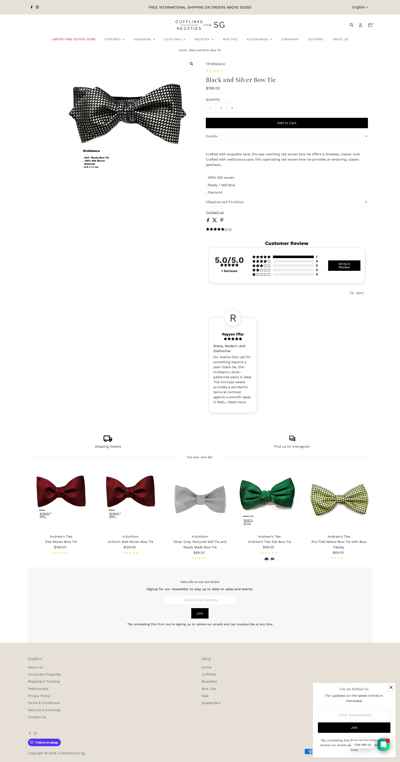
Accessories (258, 39)
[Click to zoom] (191, 63)
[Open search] (352, 25)
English (358, 7)
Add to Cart (286, 123)
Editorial (316, 39)
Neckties (202, 39)
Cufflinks (173, 39)
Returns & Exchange (44, 710)
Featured (113, 39)
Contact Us (37, 717)
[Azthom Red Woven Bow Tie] (131, 499)
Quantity (213, 99)
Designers (143, 39)
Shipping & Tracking (44, 681)
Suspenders (211, 703)
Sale (205, 696)
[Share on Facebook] (208, 221)
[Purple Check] (272, 559)
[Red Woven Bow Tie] (61, 499)
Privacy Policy (39, 696)
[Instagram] (37, 7)
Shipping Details (108, 446)
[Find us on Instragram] (292, 441)
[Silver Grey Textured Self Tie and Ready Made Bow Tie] (200, 499)
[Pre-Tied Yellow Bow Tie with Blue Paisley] (339, 499)
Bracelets (209, 681)
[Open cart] (370, 25)
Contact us (215, 212)
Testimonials (38, 689)
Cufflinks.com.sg (71, 753)
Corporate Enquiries (44, 674)
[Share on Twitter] (215, 221)
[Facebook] (32, 7)
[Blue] (266, 559)
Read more (237, 402)
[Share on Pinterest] (222, 221)
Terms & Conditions (43, 703)
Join (199, 613)
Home (183, 50)
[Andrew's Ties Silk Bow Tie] (269, 499)
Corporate (290, 39)
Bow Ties (230, 39)
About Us (340, 39)
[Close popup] (391, 687)
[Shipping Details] (108, 441)
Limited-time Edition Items (73, 39)
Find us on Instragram (292, 446)
